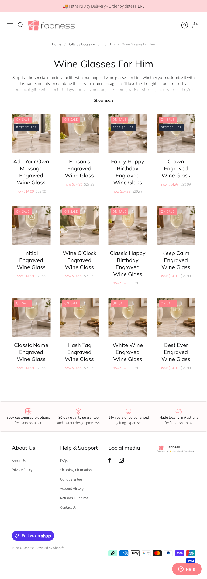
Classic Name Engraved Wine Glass (31, 352)
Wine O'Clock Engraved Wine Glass (79, 260)
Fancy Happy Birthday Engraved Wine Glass (127, 172)
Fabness (28, 547)
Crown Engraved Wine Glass (175, 168)
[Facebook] (109, 462)
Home (56, 44)
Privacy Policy (22, 470)
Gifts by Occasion (82, 44)
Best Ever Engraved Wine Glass (175, 352)
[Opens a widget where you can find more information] (187, 569)
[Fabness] (51, 25)
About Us (19, 461)
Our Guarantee (71, 479)
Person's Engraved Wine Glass (79, 168)
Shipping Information (76, 470)
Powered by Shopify (50, 547)
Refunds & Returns (74, 498)
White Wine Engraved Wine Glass (128, 352)
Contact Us (68, 507)
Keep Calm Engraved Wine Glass (175, 260)
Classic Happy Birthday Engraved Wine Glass (128, 263)
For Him (109, 44)
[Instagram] (121, 462)
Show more (103, 100)
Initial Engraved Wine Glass (31, 260)
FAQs (64, 461)
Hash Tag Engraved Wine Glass (79, 352)
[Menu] (10, 25)
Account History (72, 488)
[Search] (21, 25)
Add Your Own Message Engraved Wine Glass (31, 172)
